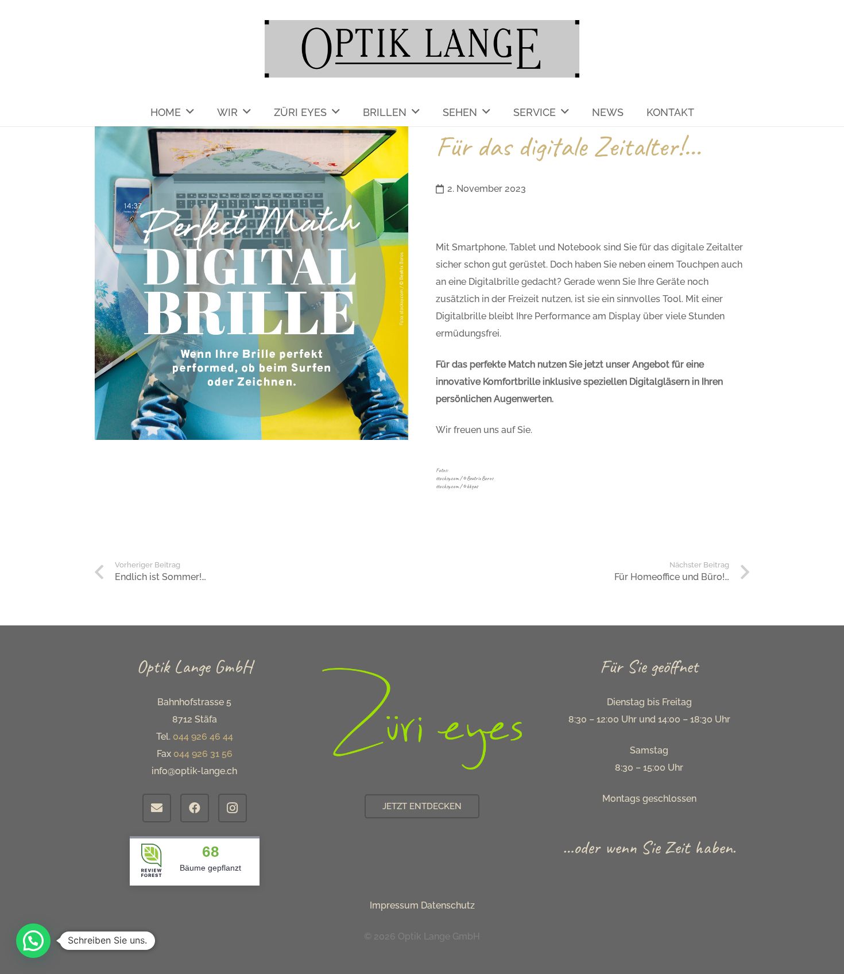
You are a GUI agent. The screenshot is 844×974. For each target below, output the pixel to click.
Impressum (394, 905)
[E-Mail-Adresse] (156, 808)
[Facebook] (194, 808)
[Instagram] (232, 808)
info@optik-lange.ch (194, 771)
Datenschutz (448, 905)
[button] (33, 940)
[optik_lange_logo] (422, 49)
